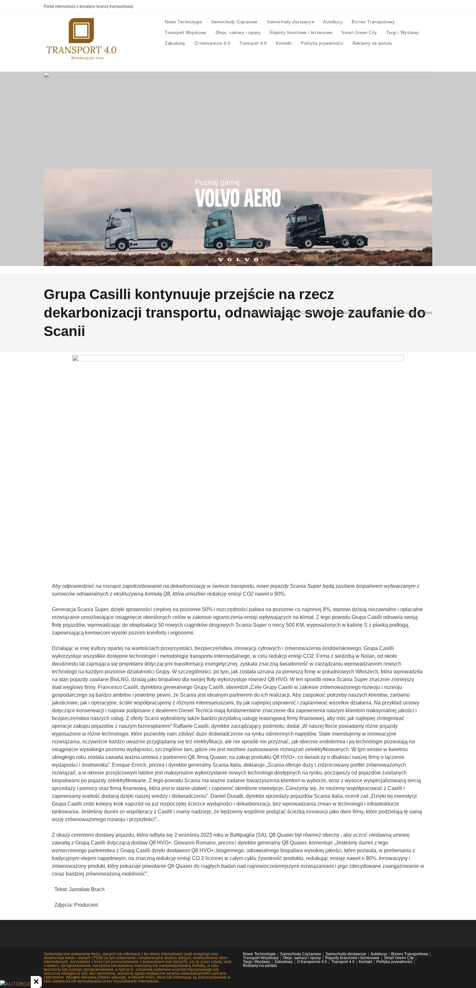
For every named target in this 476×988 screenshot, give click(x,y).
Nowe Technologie (259, 954)
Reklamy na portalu (260, 965)
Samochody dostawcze (345, 954)
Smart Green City (399, 958)
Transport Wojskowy (260, 958)
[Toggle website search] (403, 43)
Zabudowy (283, 961)
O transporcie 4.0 (312, 961)
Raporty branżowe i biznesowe (352, 958)
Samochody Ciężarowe (300, 954)
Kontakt (365, 961)
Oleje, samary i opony (302, 958)
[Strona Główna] (239, 312)
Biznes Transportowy (409, 954)
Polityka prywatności (394, 961)
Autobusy (378, 954)
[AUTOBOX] (15, 984)
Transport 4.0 (343, 961)
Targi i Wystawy (256, 961)
